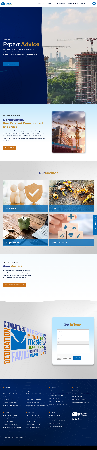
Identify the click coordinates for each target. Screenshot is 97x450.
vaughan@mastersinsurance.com (12, 405)
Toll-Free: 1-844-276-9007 (33, 424)
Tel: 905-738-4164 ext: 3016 (33, 399)
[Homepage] (7, 3)
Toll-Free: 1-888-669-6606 (79, 399)
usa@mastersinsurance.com (33, 427)
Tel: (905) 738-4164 (8, 399)
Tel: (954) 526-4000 (54, 423)
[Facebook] (78, 419)
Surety (50, 3)
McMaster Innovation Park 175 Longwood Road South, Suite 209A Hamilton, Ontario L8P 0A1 (59, 393)
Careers (83, 3)
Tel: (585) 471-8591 (31, 421)
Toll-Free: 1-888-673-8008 (56, 401)
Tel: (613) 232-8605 (77, 396)
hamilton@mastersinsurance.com (58, 404)
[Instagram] (76, 419)
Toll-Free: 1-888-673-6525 (10, 424)
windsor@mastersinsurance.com (12, 427)
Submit (77, 358)
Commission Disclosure (18, 437)
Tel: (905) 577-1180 (54, 398)
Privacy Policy (6, 437)
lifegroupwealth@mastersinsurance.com (37, 405)
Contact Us (95, 220)
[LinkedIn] (73, 419)
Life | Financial (60, 3)
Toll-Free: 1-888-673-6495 (10, 402)
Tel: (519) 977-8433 (8, 421)
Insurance (41, 3)
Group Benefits (73, 3)
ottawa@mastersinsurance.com (80, 402)
